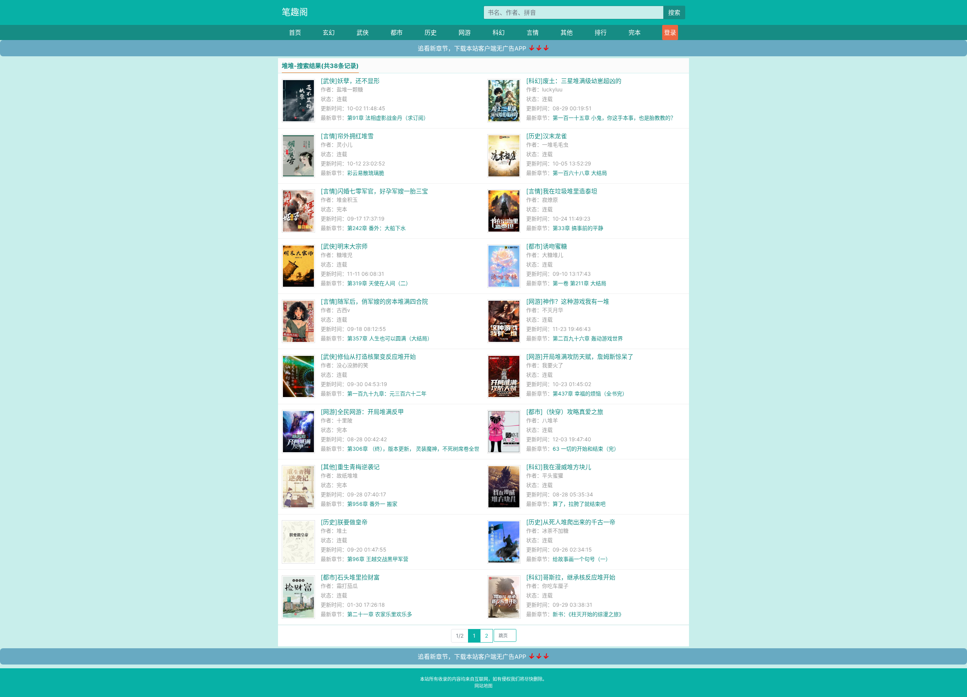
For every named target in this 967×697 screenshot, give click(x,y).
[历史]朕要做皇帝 (344, 522)
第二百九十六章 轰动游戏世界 (588, 338)
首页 (295, 32)
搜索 (674, 12)
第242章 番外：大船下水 (376, 228)
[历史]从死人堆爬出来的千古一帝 (570, 522)
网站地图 (483, 686)
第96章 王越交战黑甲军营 (377, 559)
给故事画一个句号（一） (582, 559)
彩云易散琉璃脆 (365, 173)
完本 (635, 32)
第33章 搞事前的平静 (578, 228)
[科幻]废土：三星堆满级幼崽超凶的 (573, 81)
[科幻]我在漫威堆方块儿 (558, 467)
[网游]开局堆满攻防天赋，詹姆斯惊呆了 (579, 356)
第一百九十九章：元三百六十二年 (386, 393)
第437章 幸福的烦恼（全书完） (590, 393)
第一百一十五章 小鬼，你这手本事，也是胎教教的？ (614, 117)
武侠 (363, 32)
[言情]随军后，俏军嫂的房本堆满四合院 (374, 301)
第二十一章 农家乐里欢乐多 (379, 614)
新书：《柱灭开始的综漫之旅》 (588, 614)
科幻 (499, 32)
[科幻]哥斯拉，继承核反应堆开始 (570, 577)
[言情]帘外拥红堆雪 (347, 136)
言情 (533, 32)
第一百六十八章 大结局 (580, 173)
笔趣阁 (295, 12)
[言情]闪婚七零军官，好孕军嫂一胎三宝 (374, 191)
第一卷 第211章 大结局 (579, 283)
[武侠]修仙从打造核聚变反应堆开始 (368, 356)
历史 (431, 32)
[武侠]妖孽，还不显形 (350, 81)
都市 (397, 32)
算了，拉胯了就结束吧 (579, 504)
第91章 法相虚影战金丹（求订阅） (388, 117)
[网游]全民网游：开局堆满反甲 (362, 412)
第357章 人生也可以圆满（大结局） (390, 338)
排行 (601, 32)
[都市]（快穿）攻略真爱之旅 (564, 412)
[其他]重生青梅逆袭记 (350, 467)
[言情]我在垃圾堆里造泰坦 (561, 191)
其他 (567, 32)
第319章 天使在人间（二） (379, 283)
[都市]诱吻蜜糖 (546, 246)
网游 (465, 32)
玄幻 (329, 32)
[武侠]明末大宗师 (344, 246)
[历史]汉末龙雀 (546, 136)
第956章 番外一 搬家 (372, 504)
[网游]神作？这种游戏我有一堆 (567, 301)
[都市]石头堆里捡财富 (350, 577)
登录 (670, 32)
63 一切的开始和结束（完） (586, 448)
